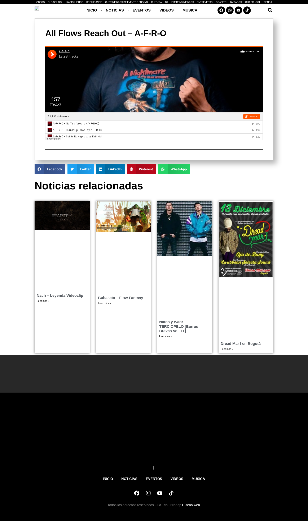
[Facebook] (221, 10)
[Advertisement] (154, 432)
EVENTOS (142, 10)
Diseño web (191, 505)
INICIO (91, 10)
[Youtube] (238, 10)
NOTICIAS (115, 10)
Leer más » (43, 301)
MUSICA (189, 10)
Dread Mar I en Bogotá (241, 344)
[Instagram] (230, 10)
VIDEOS (166, 10)
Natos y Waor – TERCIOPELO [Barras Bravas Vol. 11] (178, 326)
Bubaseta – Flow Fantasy (120, 298)
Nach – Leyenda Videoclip (60, 295)
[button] (270, 10)
